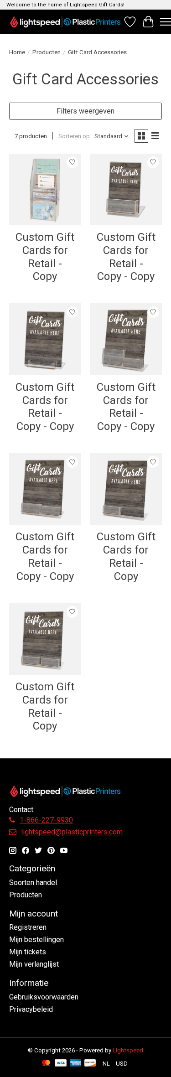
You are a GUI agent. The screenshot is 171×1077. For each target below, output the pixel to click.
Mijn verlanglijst (34, 964)
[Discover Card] (90, 1063)
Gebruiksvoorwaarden (43, 997)
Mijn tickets (27, 952)
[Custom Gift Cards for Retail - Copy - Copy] (125, 189)
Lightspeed (128, 1050)
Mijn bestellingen (36, 939)
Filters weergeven (85, 111)
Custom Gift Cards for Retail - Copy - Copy (126, 257)
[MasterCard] (46, 1063)
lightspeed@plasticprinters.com (72, 832)
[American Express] (76, 1063)
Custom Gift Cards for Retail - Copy (45, 257)
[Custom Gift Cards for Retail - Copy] (45, 189)
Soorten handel (33, 882)
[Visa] (61, 1063)
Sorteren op (74, 136)
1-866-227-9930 (46, 820)
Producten (46, 52)
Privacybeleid (31, 1009)
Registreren (28, 927)
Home (17, 52)
